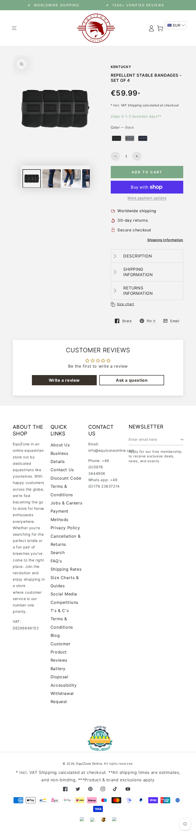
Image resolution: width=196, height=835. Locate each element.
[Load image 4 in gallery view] (71, 178)
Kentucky (121, 67)
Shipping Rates (66, 569)
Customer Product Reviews (61, 652)
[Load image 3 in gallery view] (51, 178)
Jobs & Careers (66, 502)
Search (58, 552)
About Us (60, 444)
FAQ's (56, 560)
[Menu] (14, 28)
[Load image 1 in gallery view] (31, 178)
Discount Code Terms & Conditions (66, 486)
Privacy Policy (65, 527)
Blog (55, 635)
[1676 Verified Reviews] (98, 747)
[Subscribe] (181, 439)
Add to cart (147, 172)
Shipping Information (165, 240)
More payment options (147, 198)
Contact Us (62, 469)
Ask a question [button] (132, 380)
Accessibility (64, 685)
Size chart (125, 304)
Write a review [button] (64, 380)
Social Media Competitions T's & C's (64, 602)
